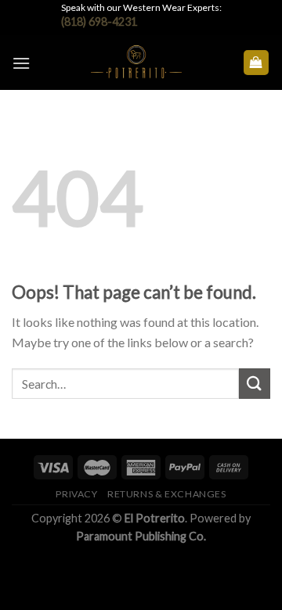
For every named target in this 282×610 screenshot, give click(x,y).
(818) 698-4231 (99, 21)
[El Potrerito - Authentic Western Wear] (136, 62)
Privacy (76, 494)
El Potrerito (155, 518)
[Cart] (256, 63)
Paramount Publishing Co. (141, 536)
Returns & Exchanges (166, 494)
